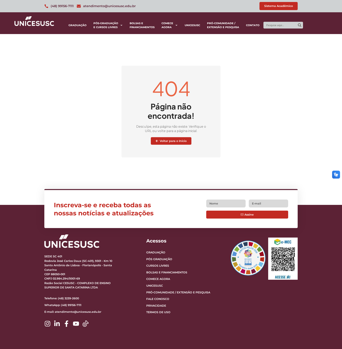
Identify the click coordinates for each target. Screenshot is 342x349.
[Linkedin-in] (57, 323)
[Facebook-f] (66, 323)
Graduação (77, 25)
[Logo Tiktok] (85, 323)
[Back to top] (331, 322)
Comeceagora (167, 25)
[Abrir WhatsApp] (332, 339)
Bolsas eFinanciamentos (142, 25)
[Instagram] (47, 323)
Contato (252, 25)
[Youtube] (76, 323)
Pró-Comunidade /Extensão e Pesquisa (223, 25)
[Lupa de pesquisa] (299, 25)
